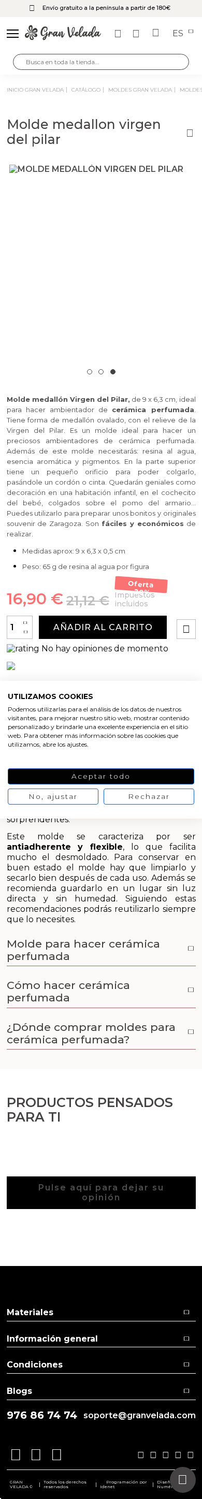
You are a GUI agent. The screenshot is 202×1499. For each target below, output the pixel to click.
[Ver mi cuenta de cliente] (137, 33)
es (178, 33)
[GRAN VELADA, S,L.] (63, 33)
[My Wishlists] (119, 33)
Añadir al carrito (103, 627)
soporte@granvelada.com (139, 1415)
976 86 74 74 (42, 1415)
